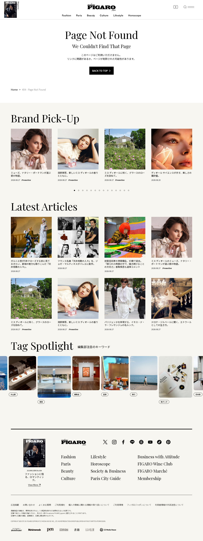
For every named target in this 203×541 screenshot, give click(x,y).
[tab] (74, 190)
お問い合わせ (29, 504)
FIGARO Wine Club (155, 463)
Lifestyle (118, 15)
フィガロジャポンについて (139, 504)
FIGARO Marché (152, 471)
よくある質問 (45, 504)
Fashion (66, 15)
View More (33, 485)
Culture (104, 15)
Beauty (91, 15)
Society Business (108, 471)
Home (14, 89)
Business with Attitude (159, 456)
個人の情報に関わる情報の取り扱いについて (89, 504)
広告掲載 (15, 504)
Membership (149, 478)
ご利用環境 (118, 504)
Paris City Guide (106, 478)
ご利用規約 (60, 504)
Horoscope (134, 15)
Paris (79, 15)
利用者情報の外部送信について (169, 504)
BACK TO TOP (100, 70)
